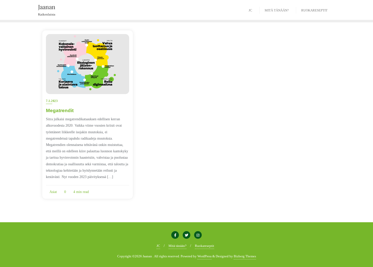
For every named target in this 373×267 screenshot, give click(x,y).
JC (158, 246)
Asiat (53, 192)
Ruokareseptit (204, 246)
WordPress (204, 256)
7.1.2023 (52, 101)
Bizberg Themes (245, 256)
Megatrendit (60, 110)
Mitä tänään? (177, 246)
